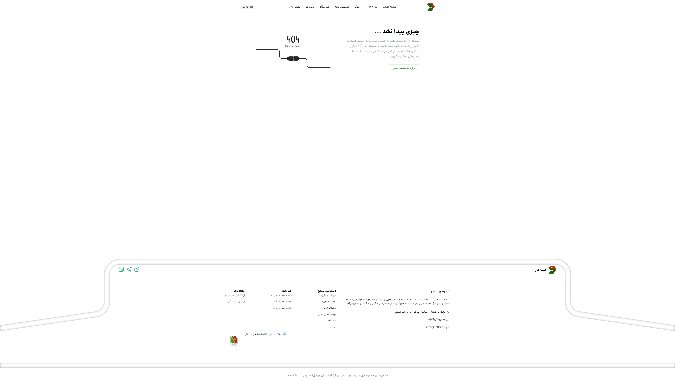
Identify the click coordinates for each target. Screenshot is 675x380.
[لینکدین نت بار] (121, 270)
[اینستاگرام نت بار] (137, 270)
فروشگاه (324, 7)
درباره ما (310, 7)
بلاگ (357, 7)
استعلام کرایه (342, 7)
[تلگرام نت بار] (129, 270)
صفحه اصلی (389, 7)
